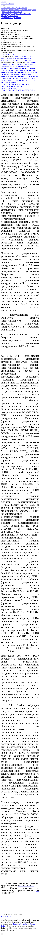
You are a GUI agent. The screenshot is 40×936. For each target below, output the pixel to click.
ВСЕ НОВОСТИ (7, 54)
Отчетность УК (21, 64)
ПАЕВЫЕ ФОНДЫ (8, 88)
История (30, 56)
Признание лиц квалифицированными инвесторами (15, 67)
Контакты (4, 60)
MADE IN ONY (7, 916)
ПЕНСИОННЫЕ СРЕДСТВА (12, 86)
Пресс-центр (28, 58)
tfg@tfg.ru (33, 90)
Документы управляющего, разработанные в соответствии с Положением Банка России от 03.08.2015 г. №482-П (18, 80)
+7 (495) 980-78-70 (22, 90)
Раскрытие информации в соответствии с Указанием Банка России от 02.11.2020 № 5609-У (19, 75)
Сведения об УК (20, 56)
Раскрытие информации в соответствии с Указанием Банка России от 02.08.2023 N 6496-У (19, 71)
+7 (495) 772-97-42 (8, 90)
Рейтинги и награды (8, 58)
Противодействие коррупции (20, 60)
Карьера (20, 58)
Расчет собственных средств (17, 65)
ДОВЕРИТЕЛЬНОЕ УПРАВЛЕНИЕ (15, 84)
